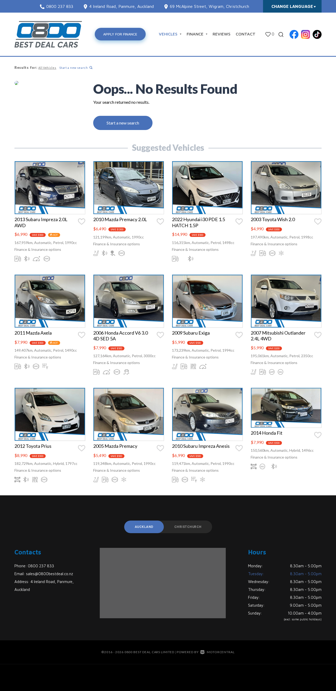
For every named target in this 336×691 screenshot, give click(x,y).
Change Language (292, 6)
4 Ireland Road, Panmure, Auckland (121, 6)
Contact (245, 34)
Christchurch (188, 527)
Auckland (144, 527)
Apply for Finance (120, 34)
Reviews (221, 34)
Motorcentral (220, 652)
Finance (196, 34)
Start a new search (73, 67)
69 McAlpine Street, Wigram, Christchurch (209, 6)
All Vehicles (47, 67)
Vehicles (169, 34)
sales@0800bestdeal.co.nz (49, 573)
